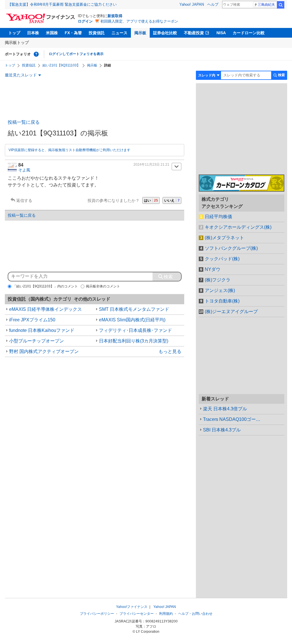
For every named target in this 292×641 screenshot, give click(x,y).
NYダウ (212, 269)
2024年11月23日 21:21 (151, 165)
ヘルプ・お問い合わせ (195, 614)
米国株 (52, 33)
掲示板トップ (17, 42)
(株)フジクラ (217, 279)
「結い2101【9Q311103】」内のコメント (45, 286)
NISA (221, 33)
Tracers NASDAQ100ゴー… (231, 419)
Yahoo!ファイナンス (131, 607)
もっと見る (170, 351)
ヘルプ (212, 4)
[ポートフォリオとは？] (36, 54)
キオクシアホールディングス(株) (238, 227)
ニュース (119, 33)
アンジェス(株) (220, 290)
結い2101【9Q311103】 (61, 65)
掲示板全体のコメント (103, 286)
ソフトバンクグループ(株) (231, 248)
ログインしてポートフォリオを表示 (76, 54)
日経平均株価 (218, 216)
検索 (280, 5)
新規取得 (115, 16)
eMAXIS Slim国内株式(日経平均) (132, 319)
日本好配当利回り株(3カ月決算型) (133, 340)
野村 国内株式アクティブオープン (44, 351)
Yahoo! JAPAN (191, 4)
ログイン (85, 21)
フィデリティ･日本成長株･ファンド (135, 330)
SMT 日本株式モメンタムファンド (134, 309)
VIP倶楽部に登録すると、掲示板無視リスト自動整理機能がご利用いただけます (69, 150)
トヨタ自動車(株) (222, 301)
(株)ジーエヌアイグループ (231, 311)
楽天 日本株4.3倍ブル (225, 408)
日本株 (33, 33)
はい (151, 200)
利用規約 (166, 614)
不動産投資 (194, 33)
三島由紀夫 (266, 5)
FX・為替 (73, 33)
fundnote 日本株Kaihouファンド (41, 330)
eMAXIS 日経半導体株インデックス (45, 309)
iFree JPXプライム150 (32, 319)
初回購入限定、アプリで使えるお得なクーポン (139, 21)
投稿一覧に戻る (24, 122)
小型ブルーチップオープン (36, 340)
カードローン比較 (249, 33)
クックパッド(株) (222, 258)
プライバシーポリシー (97, 614)
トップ (14, 33)
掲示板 (140, 33)
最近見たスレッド (21, 75)
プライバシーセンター (136, 614)
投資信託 (97, 33)
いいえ (172, 200)
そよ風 (24, 170)
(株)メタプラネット (224, 237)
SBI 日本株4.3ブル (222, 429)
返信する (24, 200)
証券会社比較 (165, 33)
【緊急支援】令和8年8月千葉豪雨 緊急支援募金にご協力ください (62, 4)
